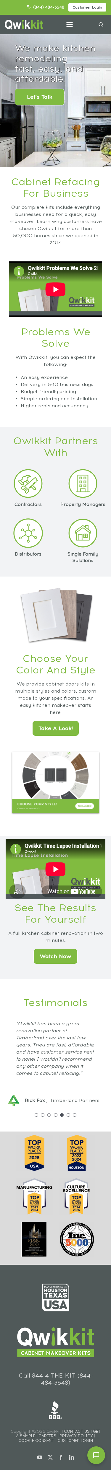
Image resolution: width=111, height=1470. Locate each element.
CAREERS (47, 1436)
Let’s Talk (39, 97)
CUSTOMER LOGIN (75, 1440)
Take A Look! (55, 728)
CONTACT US (77, 1431)
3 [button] (49, 1115)
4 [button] (55, 1115)
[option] (55, 1059)
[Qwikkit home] (24, 25)
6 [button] (68, 1115)
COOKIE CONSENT (36, 1440)
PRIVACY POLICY (76, 1436)
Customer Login (87, 7)
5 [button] (62, 1115)
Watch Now (55, 956)
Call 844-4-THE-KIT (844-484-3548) (56, 1379)
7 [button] (74, 1115)
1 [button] (36, 1115)
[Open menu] (69, 24)
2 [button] (42, 1115)
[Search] (101, 24)
